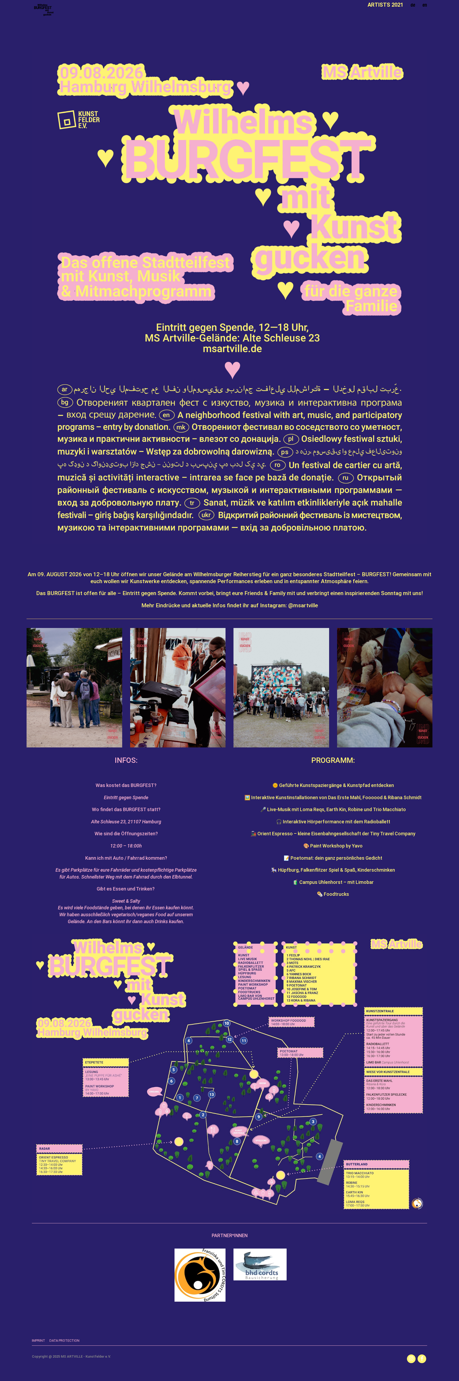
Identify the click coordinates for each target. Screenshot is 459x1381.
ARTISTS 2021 (385, 5)
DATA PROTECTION (64, 1341)
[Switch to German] (412, 5)
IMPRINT (38, 1341)
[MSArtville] (44, 10)
